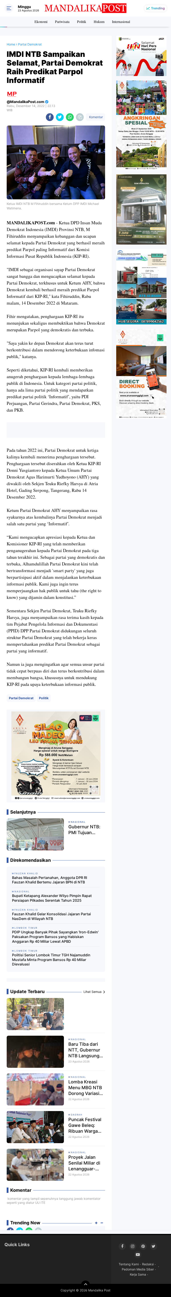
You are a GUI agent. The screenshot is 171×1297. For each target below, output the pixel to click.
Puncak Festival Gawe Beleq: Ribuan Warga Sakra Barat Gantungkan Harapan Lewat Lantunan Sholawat (84, 1125)
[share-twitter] (60, 117)
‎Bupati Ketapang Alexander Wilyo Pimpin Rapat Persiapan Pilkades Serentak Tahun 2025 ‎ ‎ (52, 898)
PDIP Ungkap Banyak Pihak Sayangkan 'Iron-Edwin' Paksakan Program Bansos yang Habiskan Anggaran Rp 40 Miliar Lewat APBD (55, 937)
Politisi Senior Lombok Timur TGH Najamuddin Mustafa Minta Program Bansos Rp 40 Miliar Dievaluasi (51, 960)
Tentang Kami (129, 1264)
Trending (158, 8)
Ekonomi (41, 21)
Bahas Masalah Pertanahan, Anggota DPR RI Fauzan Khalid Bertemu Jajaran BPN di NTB (49, 880)
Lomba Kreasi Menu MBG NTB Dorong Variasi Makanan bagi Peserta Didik (85, 1087)
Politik (81, 21)
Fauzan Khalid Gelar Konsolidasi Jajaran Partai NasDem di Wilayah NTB (51, 916)
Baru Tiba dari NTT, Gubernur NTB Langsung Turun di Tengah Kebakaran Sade (85, 1050)
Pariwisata (62, 21)
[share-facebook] (50, 117)
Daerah (76, 1114)
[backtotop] (85, 1285)
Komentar (95, 117)
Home (11, 44)
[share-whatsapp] (70, 117)
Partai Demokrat (21, 698)
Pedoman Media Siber (138, 1269)
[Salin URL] (80, 117)
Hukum (99, 21)
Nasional (78, 1039)
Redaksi (148, 1264)
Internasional (121, 21)
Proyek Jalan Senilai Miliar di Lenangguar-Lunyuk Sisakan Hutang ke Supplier (84, 1163)
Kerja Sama (138, 1274)
